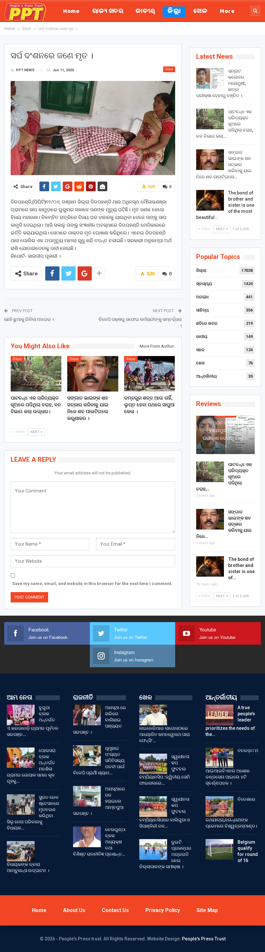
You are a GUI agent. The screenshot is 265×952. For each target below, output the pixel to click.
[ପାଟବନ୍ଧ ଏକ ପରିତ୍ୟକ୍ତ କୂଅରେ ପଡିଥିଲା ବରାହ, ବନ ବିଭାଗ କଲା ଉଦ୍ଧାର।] (36, 374)
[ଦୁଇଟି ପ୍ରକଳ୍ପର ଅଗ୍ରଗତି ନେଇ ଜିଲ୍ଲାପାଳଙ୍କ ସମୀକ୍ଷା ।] (153, 849)
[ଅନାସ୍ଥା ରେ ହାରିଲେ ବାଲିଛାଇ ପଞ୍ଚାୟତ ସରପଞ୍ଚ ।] (87, 715)
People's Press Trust (204, 938)
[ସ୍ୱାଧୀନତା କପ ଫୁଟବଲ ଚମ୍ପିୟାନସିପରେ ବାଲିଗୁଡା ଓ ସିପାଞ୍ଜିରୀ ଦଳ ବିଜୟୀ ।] (153, 806)
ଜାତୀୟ (145, 11)
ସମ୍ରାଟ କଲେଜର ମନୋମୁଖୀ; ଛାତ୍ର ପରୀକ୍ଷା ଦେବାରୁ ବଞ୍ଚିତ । (225, 434)
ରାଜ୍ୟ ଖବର (107, 11)
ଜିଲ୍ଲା (174, 11)
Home (71, 11)
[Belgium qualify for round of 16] (219, 849)
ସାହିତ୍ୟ (202, 310)
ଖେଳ (200, 11)
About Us (74, 910)
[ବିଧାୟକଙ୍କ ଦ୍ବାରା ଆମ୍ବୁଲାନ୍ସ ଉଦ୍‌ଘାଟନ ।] (21, 851)
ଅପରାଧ (202, 296)
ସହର (200, 349)
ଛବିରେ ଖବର (206, 323)
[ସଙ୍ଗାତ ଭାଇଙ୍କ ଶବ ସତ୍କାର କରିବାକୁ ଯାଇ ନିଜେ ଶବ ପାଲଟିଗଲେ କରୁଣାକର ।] (92, 374)
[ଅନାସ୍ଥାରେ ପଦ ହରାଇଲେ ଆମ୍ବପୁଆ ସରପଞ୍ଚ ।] (87, 796)
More (227, 11)
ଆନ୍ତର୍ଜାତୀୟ (206, 376)
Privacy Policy (162, 910)
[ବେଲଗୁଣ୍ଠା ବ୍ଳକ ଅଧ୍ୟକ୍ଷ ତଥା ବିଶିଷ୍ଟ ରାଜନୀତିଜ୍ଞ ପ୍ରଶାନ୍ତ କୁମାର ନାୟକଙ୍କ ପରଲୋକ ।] (87, 837)
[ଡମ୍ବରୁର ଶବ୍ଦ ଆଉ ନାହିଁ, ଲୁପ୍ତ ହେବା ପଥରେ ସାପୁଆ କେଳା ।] (149, 374)
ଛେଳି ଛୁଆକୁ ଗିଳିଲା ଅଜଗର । (29, 319)
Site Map (207, 910)
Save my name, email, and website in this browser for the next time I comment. (92, 583)
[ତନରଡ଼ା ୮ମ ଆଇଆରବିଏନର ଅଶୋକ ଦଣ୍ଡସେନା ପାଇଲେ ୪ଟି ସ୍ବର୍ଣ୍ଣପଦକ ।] (219, 758)
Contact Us (115, 910)
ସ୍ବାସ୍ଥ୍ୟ (204, 283)
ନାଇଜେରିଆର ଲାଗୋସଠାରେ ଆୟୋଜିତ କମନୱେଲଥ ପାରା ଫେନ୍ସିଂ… (164, 734)
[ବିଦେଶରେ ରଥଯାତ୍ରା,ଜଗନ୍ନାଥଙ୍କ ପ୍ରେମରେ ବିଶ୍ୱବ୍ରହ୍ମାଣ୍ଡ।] (219, 806)
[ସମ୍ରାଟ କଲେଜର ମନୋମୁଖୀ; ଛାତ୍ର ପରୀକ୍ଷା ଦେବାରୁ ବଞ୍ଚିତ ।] (210, 78)
